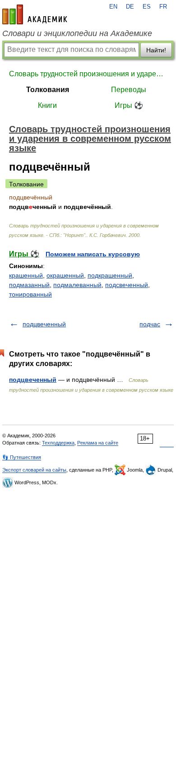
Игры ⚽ (129, 105)
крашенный (26, 275)
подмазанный (29, 284)
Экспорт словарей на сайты (34, 470)
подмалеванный (77, 284)
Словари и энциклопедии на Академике (77, 33)
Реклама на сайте (97, 442)
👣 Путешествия (21, 457)
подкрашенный (110, 275)
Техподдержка (58, 442)
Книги (47, 105)
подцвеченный (44, 324)
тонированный (30, 294)
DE (130, 7)
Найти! (156, 50)
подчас (149, 324)
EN (113, 7)
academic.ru (34, 14)
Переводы (128, 89)
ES (147, 7)
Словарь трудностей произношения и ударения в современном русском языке (88, 74)
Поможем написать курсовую (93, 254)
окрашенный (65, 275)
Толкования (47, 89)
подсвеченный (126, 284)
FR (163, 7)
